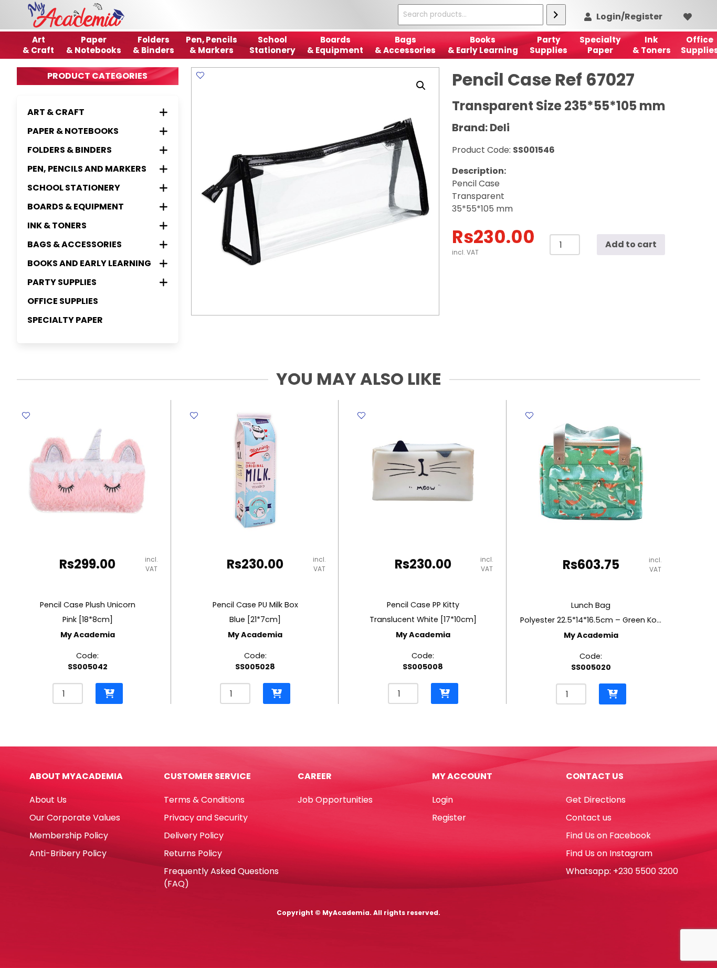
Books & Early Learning (483, 45)
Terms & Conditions (204, 800)
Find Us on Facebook (608, 835)
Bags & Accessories (405, 45)
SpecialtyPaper (600, 45)
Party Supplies (548, 45)
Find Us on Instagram (609, 853)
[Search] (556, 14)
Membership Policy (68, 835)
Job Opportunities (335, 800)
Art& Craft (38, 45)
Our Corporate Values (74, 818)
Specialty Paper (65, 320)
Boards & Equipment (335, 45)
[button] (421, 85)
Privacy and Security (206, 818)
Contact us (588, 818)
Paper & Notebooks (93, 45)
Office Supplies (62, 301)
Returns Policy (193, 853)
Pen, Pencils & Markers (211, 45)
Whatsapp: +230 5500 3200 (622, 871)
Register (449, 818)
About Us (48, 800)
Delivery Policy (194, 835)
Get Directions (596, 800)
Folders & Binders (153, 45)
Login (442, 800)
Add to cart (631, 244)
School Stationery (272, 45)
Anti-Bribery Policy (68, 853)
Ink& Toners (651, 45)
